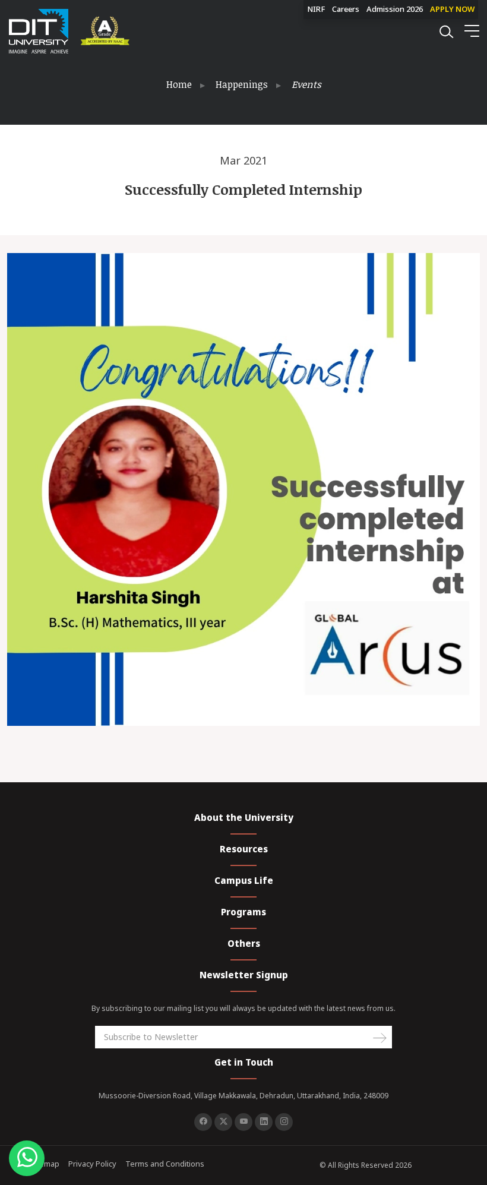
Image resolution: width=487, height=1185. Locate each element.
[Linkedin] (264, 1122)
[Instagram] (284, 1122)
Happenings (242, 84)
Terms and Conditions (164, 1163)
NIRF (316, 9)
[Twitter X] (223, 1122)
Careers (345, 9)
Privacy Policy (92, 1163)
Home (179, 84)
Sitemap (44, 1163)
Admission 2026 (394, 9)
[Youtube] (243, 1122)
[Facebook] (203, 1122)
